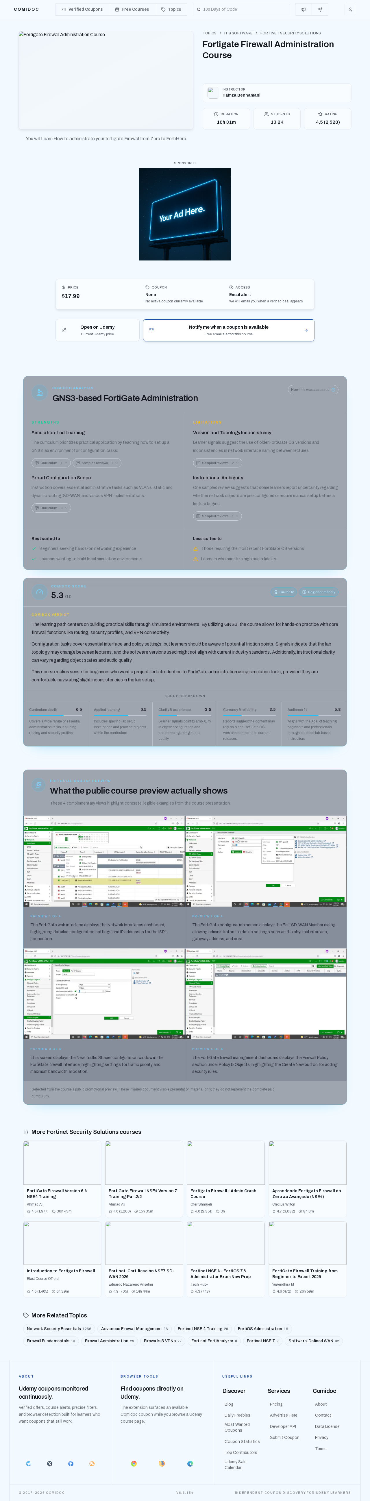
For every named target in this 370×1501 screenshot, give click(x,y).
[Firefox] (162, 1464)
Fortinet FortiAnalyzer (214, 1341)
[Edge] (190, 1464)
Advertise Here (283, 1415)
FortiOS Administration (263, 1329)
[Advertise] (303, 9)
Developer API (283, 1426)
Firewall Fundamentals (51, 1341)
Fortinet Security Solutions (290, 33)
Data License (327, 1426)
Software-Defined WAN (313, 1341)
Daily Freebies (237, 1415)
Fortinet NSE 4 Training (203, 1329)
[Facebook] (70, 1464)
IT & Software (238, 33)
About (321, 1404)
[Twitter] (49, 1464)
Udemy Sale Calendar (236, 1465)
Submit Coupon (284, 1437)
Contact (323, 1415)
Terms (321, 1449)
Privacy (321, 1437)
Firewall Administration (109, 1341)
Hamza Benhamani (241, 95)
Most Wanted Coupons (237, 1427)
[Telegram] (28, 1464)
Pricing (276, 1404)
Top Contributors (241, 1452)
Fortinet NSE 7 (263, 1341)
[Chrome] (134, 1464)
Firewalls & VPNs (163, 1341)
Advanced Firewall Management (134, 1329)
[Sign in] (350, 9)
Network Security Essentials (59, 1329)
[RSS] (92, 1464)
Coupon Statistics (242, 1441)
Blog (229, 1404)
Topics (210, 33)
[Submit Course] (320, 9)
